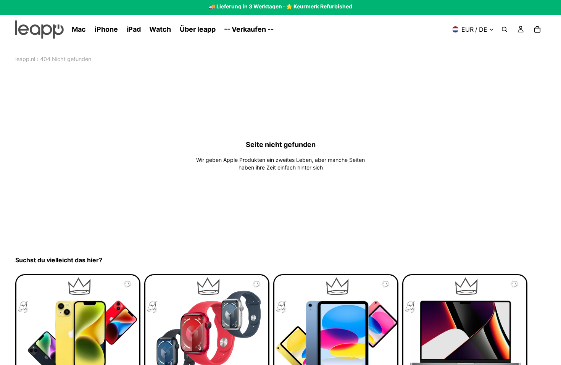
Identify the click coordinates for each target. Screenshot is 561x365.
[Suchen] (504, 29)
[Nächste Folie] (537, 338)
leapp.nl (25, 59)
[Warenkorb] (537, 29)
